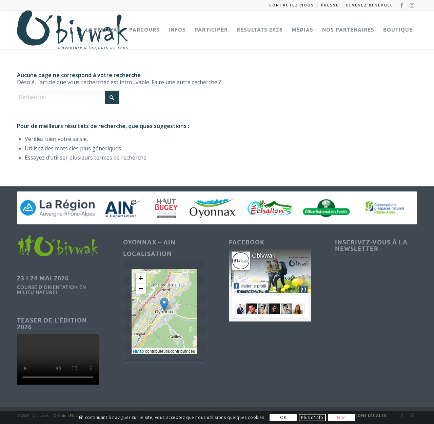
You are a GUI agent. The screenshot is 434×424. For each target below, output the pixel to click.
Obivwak (263, 255)
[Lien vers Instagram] (412, 5)
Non (341, 417)
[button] (164, 305)
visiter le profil (253, 286)
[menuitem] (292, 5)
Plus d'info (312, 417)
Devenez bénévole (369, 4)
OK (283, 417)
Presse (330, 4)
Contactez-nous (291, 4)
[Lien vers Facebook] (402, 5)
